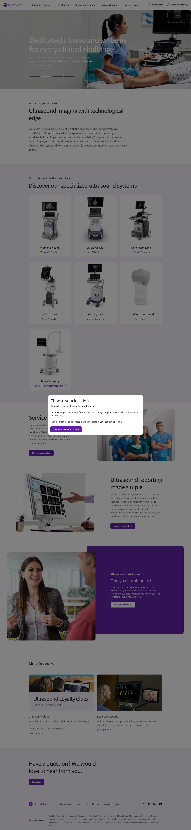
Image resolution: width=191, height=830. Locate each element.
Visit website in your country (66, 429)
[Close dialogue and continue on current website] (140, 398)
